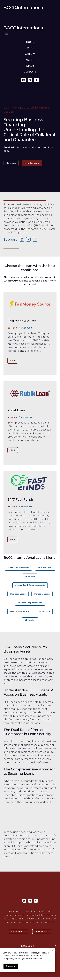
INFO (30, 47)
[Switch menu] (6, 13)
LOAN (28, 60)
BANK (28, 53)
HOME (30, 42)
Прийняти (10, 966)
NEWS (30, 66)
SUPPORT (30, 72)
